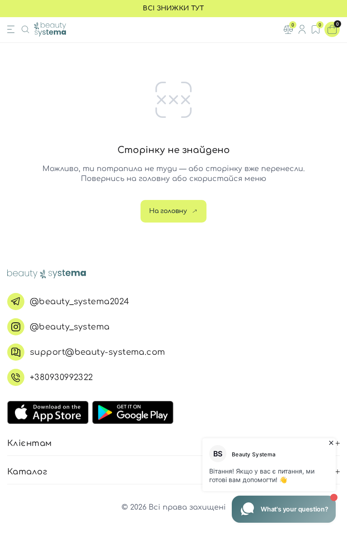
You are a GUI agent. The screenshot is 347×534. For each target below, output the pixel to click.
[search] (25, 29)
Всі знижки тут (173, 8)
